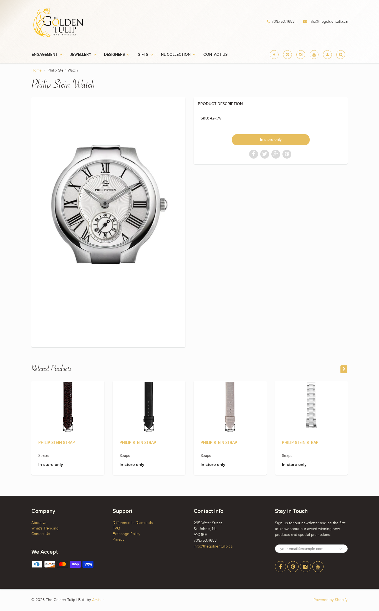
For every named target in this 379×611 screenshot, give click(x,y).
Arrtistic (98, 599)
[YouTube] (314, 54)
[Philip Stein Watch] (108, 221)
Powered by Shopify (331, 599)
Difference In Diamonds (133, 522)
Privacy (119, 539)
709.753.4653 (283, 21)
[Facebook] (274, 54)
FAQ (116, 528)
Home (36, 70)
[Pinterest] (287, 54)
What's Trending (45, 528)
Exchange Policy (126, 533)
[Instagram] (300, 54)
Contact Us (215, 55)
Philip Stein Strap (56, 443)
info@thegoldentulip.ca (328, 21)
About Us (39, 522)
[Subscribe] (341, 548)
